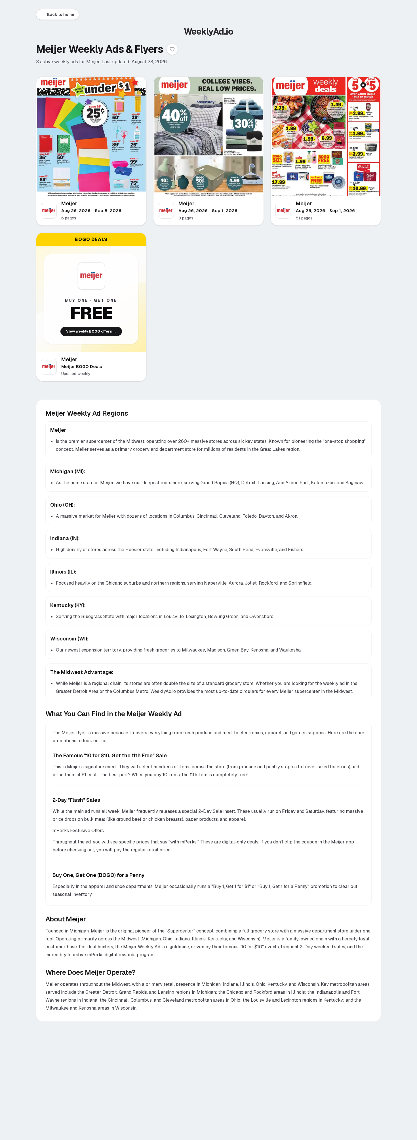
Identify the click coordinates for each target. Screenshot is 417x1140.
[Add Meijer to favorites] (172, 49)
